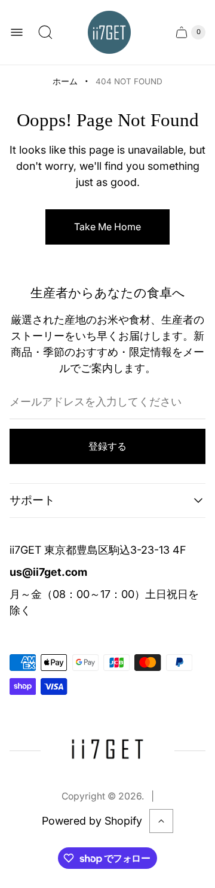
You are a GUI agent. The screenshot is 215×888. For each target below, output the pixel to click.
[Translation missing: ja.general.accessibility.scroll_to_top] (161, 821)
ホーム (65, 81)
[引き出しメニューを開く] (17, 32)
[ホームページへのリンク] (107, 751)
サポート (32, 500)
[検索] (45, 32)
